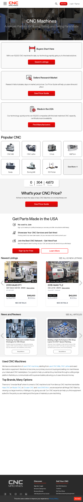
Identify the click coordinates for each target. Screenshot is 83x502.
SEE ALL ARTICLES (74, 314)
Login (41, 486)
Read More (20, 351)
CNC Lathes (65, 366)
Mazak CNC (16, 387)
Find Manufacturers (41, 125)
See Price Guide (41, 93)
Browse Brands (38, 491)
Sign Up (36, 486)
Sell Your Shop (60, 491)
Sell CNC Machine (61, 486)
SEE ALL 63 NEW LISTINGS (70, 258)
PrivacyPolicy (53, 498)
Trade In (58, 488)
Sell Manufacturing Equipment (65, 493)
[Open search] (56, 3)
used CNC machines (31, 366)
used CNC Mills (54, 366)
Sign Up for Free (26, 251)
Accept (77, 498)
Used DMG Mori (43, 387)
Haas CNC (6, 387)
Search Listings (41, 62)
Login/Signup (75, 4)
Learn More (54, 251)
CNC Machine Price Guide (41, 493)
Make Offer (11, 295)
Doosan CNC (28, 387)
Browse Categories (40, 488)
